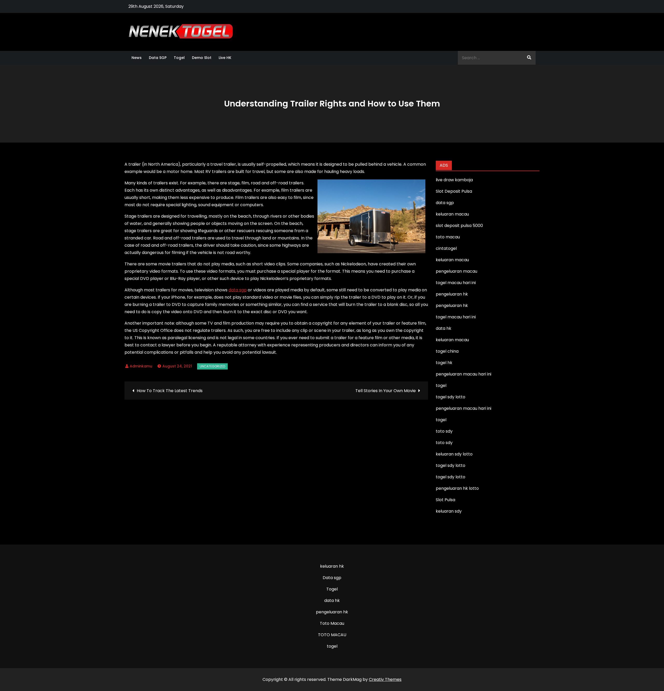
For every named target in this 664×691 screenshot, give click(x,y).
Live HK (225, 57)
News (137, 57)
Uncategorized (212, 366)
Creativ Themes (385, 679)
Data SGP (158, 57)
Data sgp (332, 578)
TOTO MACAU (332, 635)
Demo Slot (201, 57)
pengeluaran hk (332, 612)
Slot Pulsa (445, 500)
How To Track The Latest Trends (170, 391)
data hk (332, 600)
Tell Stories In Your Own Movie (385, 391)
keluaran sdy (449, 511)
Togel (179, 57)
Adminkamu (141, 366)
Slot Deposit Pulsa (454, 191)
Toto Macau (332, 623)
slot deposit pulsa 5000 (459, 226)
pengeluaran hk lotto (457, 488)
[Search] (529, 58)
